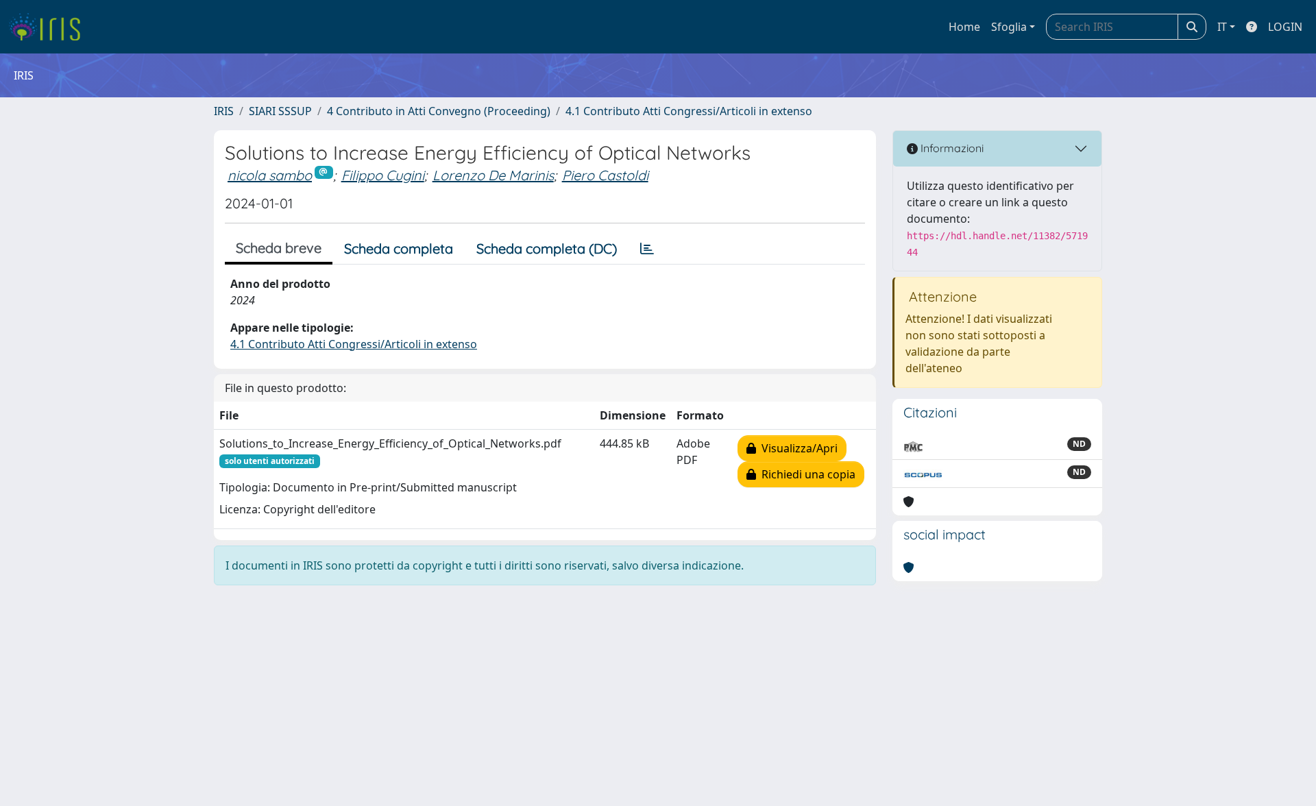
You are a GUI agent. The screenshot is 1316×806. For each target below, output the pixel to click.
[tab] (647, 248)
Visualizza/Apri (797, 448)
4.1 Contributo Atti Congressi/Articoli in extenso (688, 111)
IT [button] (1222, 26)
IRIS (224, 111)
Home (964, 26)
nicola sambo (270, 175)
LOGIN (1285, 26)
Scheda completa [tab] (398, 248)
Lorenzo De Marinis (493, 175)
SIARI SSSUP (280, 111)
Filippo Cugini (382, 175)
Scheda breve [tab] (278, 247)
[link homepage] (49, 26)
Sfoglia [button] (1009, 26)
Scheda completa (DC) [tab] (546, 248)
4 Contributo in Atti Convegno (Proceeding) (438, 111)
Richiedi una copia (805, 474)
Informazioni (951, 148)
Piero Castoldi (605, 175)
